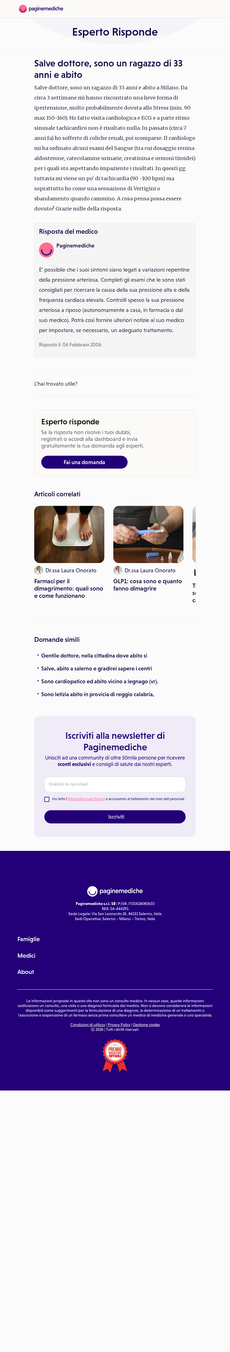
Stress (161, 108)
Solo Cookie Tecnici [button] (34, 1341)
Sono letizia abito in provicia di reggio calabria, (97, 694)
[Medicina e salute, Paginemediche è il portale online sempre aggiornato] (41, 9)
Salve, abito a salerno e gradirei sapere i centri (96, 668)
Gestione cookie (146, 1025)
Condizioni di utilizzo (87, 1024)
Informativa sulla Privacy (86, 799)
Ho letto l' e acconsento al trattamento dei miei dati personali (118, 799)
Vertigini (145, 188)
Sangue (123, 148)
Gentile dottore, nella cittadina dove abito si (94, 655)
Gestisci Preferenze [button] (94, 1341)
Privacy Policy (119, 1024)
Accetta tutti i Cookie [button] (154, 1341)
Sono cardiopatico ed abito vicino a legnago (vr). (99, 681)
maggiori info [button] (45, 1325)
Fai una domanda (84, 462)
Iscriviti (116, 817)
